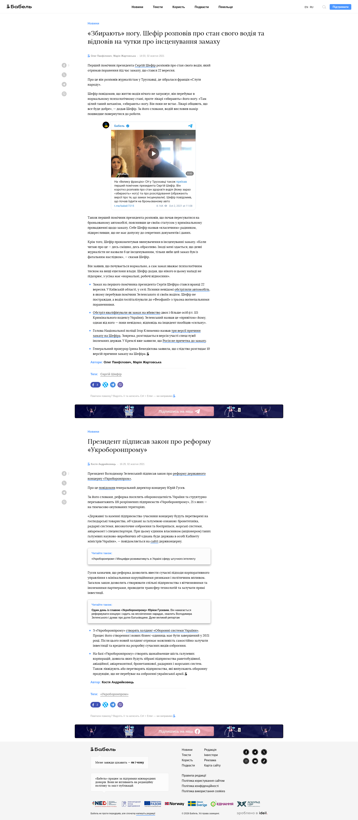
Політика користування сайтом (203, 780)
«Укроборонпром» (114, 694)
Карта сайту (212, 765)
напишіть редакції (145, 813)
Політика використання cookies (203, 791)
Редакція (210, 749)
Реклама (210, 760)
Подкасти (202, 7)
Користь (178, 7)
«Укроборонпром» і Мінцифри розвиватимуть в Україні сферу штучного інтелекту (144, 558)
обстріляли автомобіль (192, 289)
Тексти (158, 7)
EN (306, 7)
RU (311, 7)
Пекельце (226, 7)
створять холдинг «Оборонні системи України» (162, 630)
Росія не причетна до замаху (184, 340)
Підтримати (340, 6)
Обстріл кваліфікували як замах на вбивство (126, 312)
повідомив (107, 487)
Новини (137, 7)
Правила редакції (194, 775)
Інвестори (211, 755)
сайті (154, 541)
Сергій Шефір (145, 65)
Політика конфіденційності (200, 786)
